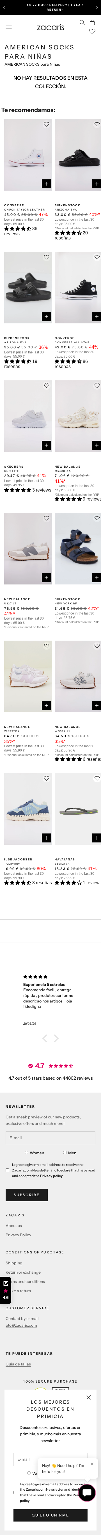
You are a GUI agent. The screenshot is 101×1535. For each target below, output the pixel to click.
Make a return (18, 1290)
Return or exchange (23, 1272)
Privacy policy (51, 1176)
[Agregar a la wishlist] (97, 778)
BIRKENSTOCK (68, 205)
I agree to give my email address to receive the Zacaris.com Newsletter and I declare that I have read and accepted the (53, 1492)
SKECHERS (14, 467)
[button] (18, 228)
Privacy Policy (18, 1234)
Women (37, 1152)
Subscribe (27, 1195)
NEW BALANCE (68, 467)
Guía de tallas (18, 1364)
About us (14, 1225)
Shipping (14, 1263)
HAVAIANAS (65, 859)
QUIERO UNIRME (50, 1515)
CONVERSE (14, 205)
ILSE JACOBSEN (18, 859)
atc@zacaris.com (21, 1325)
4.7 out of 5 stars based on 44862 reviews (50, 1078)
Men (72, 1152)
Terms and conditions (25, 1281)
